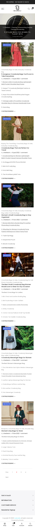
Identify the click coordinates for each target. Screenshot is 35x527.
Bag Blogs (6, 45)
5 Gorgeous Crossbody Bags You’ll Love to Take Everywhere (17, 75)
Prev (7, 472)
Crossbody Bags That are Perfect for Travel (15, 149)
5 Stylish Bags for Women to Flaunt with (17, 33)
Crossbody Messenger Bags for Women (16, 358)
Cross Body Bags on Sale (9, 70)
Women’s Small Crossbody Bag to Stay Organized (16, 216)
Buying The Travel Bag (8, 143)
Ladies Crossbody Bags (11, 213)
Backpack (4, 429)
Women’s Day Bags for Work (12, 431)
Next (7, 477)
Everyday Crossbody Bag (19, 27)
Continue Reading (7, 111)
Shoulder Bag (20, 29)
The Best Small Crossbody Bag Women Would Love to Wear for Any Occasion (16, 285)
